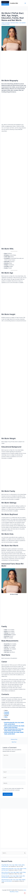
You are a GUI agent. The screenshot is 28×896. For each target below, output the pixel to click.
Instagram (6, 713)
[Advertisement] (14, 65)
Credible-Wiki (14, 3)
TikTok (5, 717)
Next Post (14, 742)
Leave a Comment (5, 22)
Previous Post (14, 739)
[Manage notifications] (25, 893)
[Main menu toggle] (25, 3)
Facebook (6, 712)
